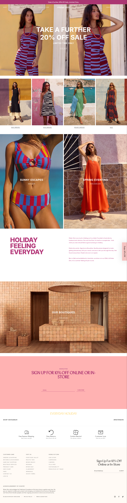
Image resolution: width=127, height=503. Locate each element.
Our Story (52, 457)
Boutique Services (10, 464)
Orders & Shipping (10, 457)
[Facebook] (118, 496)
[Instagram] (114, 496)
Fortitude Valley (32, 457)
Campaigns (52, 460)
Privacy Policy (28, 496)
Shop (5, 7)
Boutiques (31, 7)
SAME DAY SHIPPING (10, 462)
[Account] (120, 7)
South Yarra (30, 473)
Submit (121, 471)
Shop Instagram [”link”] (10, 420)
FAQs (5, 471)
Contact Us (7, 473)
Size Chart (7, 469)
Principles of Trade (56, 469)
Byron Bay (30, 467)
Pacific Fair (30, 460)
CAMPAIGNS (20, 7)
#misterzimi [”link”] (119, 420)
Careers (52, 462)
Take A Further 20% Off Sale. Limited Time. (63, 2)
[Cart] (123, 7)
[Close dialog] (124, 229)
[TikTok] (122, 496)
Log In (5, 476)
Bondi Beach (30, 462)
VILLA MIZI (52, 464)
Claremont (30, 469)
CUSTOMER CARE (43, 7)
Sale (11, 7)
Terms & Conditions (41, 496)
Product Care (8, 467)
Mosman (29, 464)
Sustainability (54, 467)
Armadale (29, 471)
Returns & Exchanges (11, 460)
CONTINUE (97, 258)
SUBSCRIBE (80, 390)
